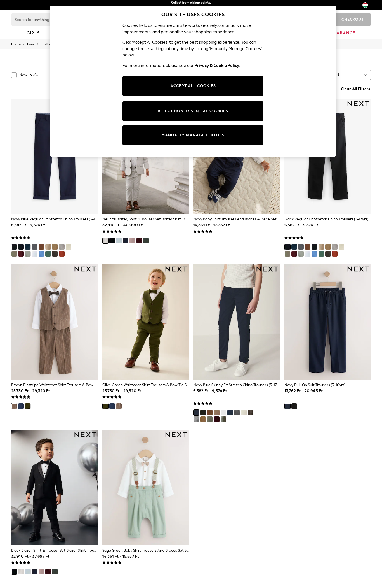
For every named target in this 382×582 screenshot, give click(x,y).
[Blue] (119, 240)
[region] (193, 81)
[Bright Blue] (41, 254)
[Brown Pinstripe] (14, 406)
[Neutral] (55, 247)
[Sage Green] (27, 254)
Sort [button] (335, 74)
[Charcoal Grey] (34, 247)
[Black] (21, 247)
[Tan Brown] (203, 419)
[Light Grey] (62, 247)
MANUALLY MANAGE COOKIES (193, 135)
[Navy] (125, 240)
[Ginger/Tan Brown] (41, 247)
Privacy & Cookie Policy (217, 65)
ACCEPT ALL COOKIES (193, 85)
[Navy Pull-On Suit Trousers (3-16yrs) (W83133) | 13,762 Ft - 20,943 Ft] (327, 322)
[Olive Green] (14, 254)
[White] (34, 254)
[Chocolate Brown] (55, 254)
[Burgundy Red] (21, 254)
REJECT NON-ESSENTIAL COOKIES (193, 111)
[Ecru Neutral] (68, 247)
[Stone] (48, 247)
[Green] (48, 254)
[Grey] (196, 419)
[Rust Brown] (62, 254)
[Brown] (132, 240)
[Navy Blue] (14, 247)
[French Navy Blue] (27, 247)
